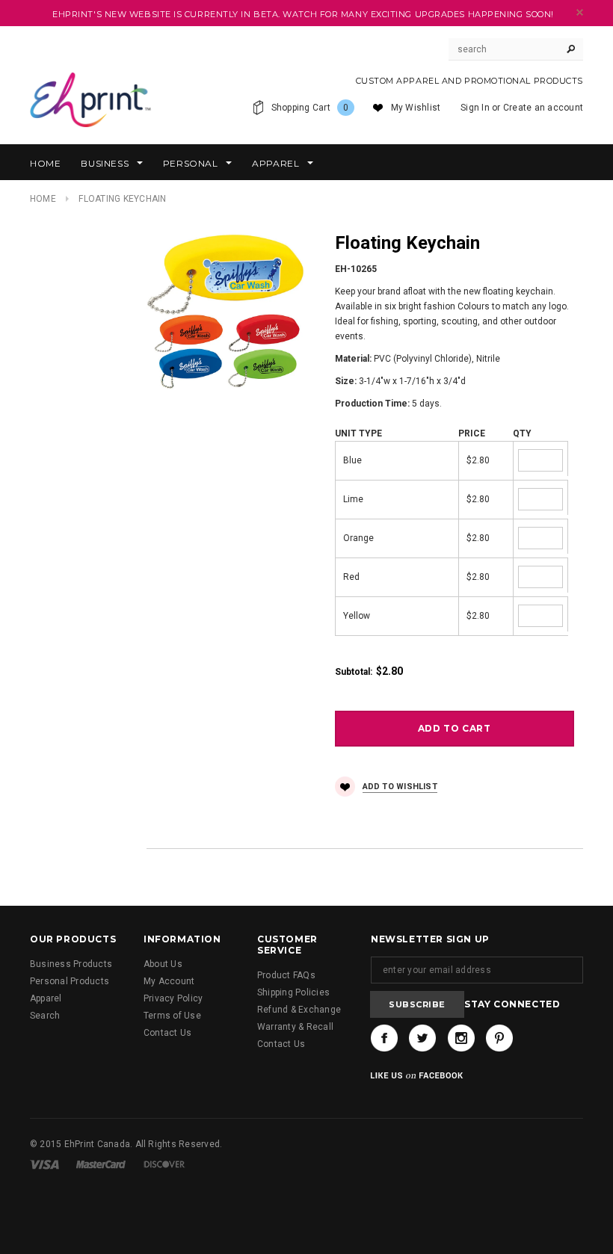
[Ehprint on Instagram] (461, 1038)
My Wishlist (416, 107)
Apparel (46, 998)
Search (45, 1015)
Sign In (475, 107)
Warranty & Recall (295, 1027)
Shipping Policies (293, 992)
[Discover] (164, 1164)
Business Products (71, 964)
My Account (169, 981)
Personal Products (69, 981)
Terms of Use (172, 1015)
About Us (163, 964)
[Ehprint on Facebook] (384, 1038)
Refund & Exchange (299, 1009)
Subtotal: (353, 672)
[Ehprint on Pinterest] (499, 1038)
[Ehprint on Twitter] (422, 1038)
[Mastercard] (101, 1164)
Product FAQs (286, 975)
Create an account (543, 107)
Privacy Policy (173, 998)
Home (43, 199)
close (579, 12)
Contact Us (167, 1033)
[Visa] (44, 1164)
